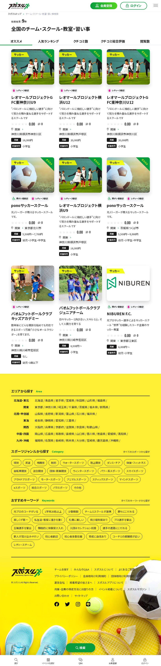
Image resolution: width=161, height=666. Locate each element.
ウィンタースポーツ (83, 471)
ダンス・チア (113, 463)
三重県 (70, 420)
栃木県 (94, 407)
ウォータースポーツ (73, 463)
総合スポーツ (39, 487)
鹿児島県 (102, 440)
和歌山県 (92, 427)
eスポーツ (19, 487)
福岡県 (39, 440)
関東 (17, 129)
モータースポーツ (50, 479)
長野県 (49, 413)
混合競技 (38, 471)
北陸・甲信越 (21, 413)
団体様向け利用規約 (122, 576)
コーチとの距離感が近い (126, 536)
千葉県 (73, 407)
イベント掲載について (110, 589)
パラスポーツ (60, 487)
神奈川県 (50, 407)
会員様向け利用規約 (94, 576)
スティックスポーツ (102, 479)
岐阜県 (39, 420)
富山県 (70, 413)
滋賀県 (70, 427)
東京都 (39, 407)
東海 (26, 420)
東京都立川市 (33, 228)
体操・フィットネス (136, 463)
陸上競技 (95, 463)
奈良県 (80, 427)
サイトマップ (81, 596)
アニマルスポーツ (76, 479)
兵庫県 (49, 427)
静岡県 (49, 420)
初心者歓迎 (51, 536)
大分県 (80, 440)
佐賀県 (49, 440)
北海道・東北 (21, 400)
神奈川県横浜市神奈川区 (26, 134)
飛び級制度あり (99, 520)
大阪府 (39, 427)
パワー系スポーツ (110, 471)
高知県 (122, 433)
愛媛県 (112, 433)
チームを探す (61, 569)
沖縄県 (114, 440)
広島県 (49, 433)
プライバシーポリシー (66, 576)
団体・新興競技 (58, 471)
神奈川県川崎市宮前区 (25, 350)
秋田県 (80, 400)
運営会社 (59, 582)
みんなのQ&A (81, 569)
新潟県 (60, 413)
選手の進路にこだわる (115, 528)
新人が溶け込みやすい (26, 536)
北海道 (39, 400)
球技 (16, 463)
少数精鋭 (73, 511)
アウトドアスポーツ (24, 479)
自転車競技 (20, 471)
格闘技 (41, 463)
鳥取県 (60, 433)
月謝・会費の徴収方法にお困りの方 (73, 589)
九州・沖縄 (22, 440)
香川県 (91, 433)
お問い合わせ (61, 596)
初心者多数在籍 (73, 536)
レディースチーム (23, 545)
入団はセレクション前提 (83, 528)
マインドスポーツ (128, 479)
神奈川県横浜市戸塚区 (73, 134)
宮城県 (70, 400)
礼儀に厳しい (76, 520)
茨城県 (83, 407)
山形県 (91, 400)
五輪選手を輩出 (22, 528)
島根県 (70, 433)
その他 (77, 487)
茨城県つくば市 (129, 228)
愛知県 (60, 420)
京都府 (60, 427)
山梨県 (39, 413)
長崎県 (60, 440)
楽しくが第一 (21, 520)
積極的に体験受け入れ (50, 528)
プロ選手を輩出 (123, 520)
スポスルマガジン (137, 589)
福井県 (91, 413)
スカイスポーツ (134, 471)
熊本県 (70, 440)
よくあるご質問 (127, 569)
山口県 (80, 433)
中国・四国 (22, 433)
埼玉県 (62, 407)
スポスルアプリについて (110, 582)
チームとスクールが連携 (98, 511)
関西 (26, 427)
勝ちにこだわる (126, 511)
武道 (27, 463)
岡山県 (39, 433)
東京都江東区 (128, 340)
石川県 (80, 413)
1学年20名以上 (53, 511)
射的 (53, 463)
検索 (82, 648)
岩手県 (60, 400)
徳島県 (101, 433)
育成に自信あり (97, 536)
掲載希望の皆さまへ (81, 582)
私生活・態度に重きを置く (48, 520)
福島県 (101, 400)
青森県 (49, 400)
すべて (136, 452)
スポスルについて (103, 569)
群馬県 (104, 407)
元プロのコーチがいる (26, 511)
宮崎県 (91, 440)
